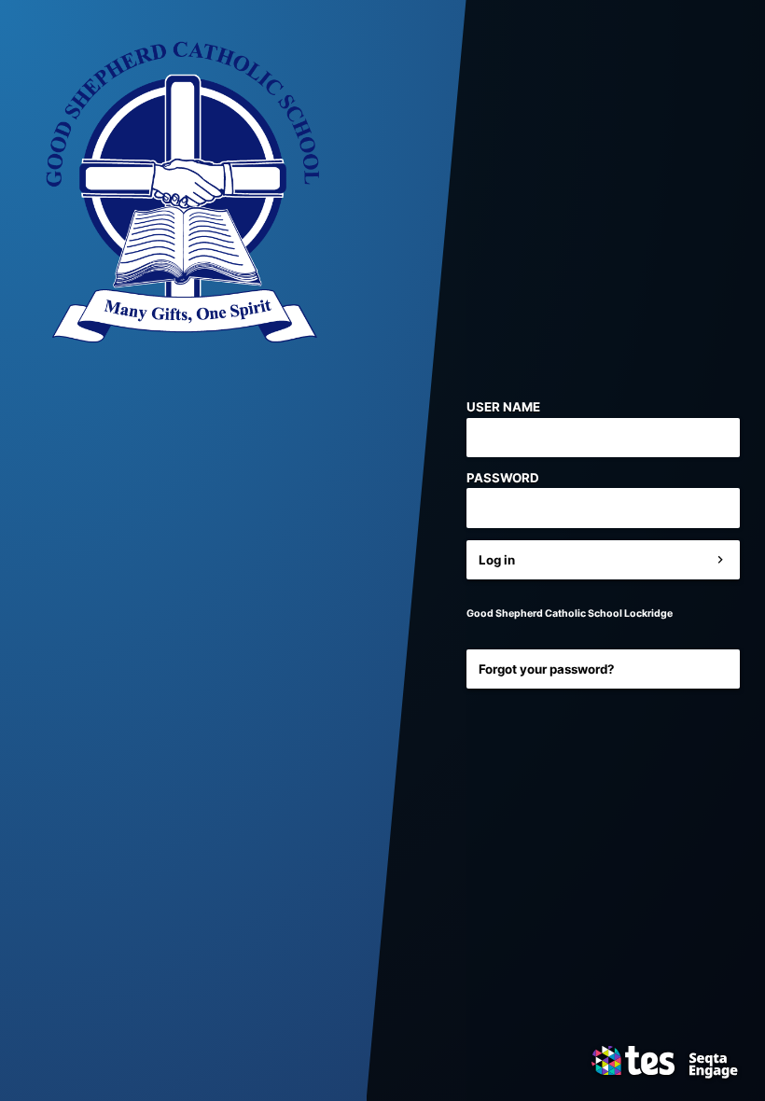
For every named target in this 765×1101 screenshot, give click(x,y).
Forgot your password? (547, 669)
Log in (497, 559)
